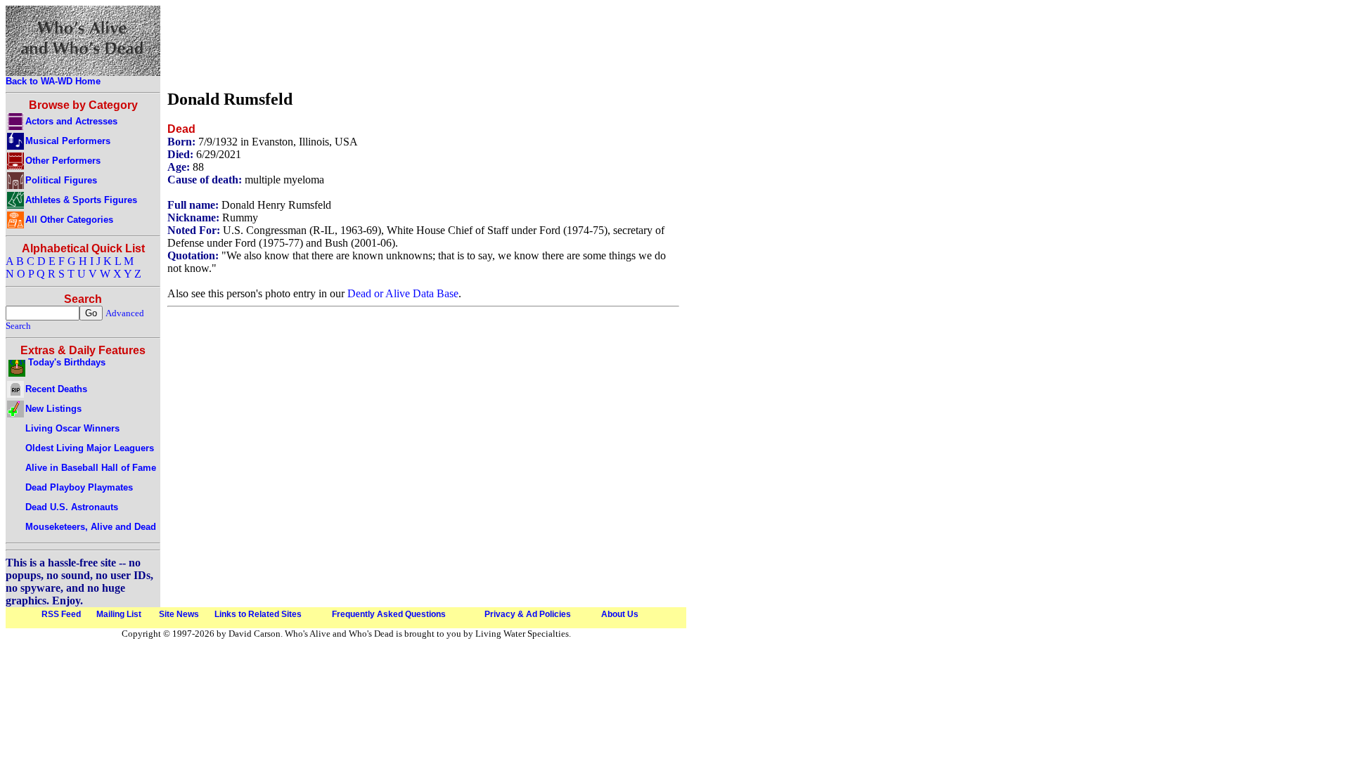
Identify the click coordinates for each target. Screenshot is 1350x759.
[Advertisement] (423, 44)
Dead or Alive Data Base (402, 293)
